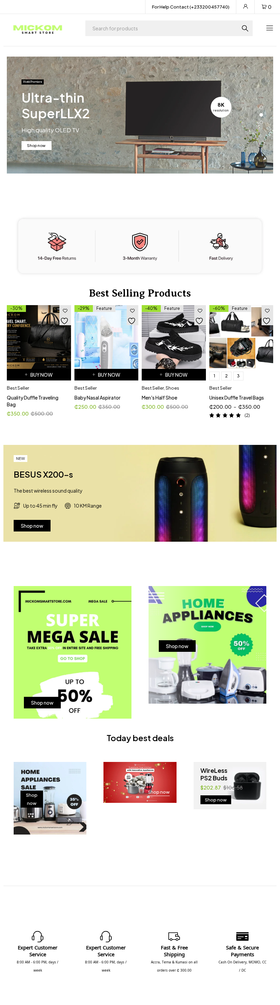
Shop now (36, 145)
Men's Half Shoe (159, 397)
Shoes (172, 388)
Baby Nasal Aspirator (97, 397)
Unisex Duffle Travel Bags (236, 397)
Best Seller (18, 388)
